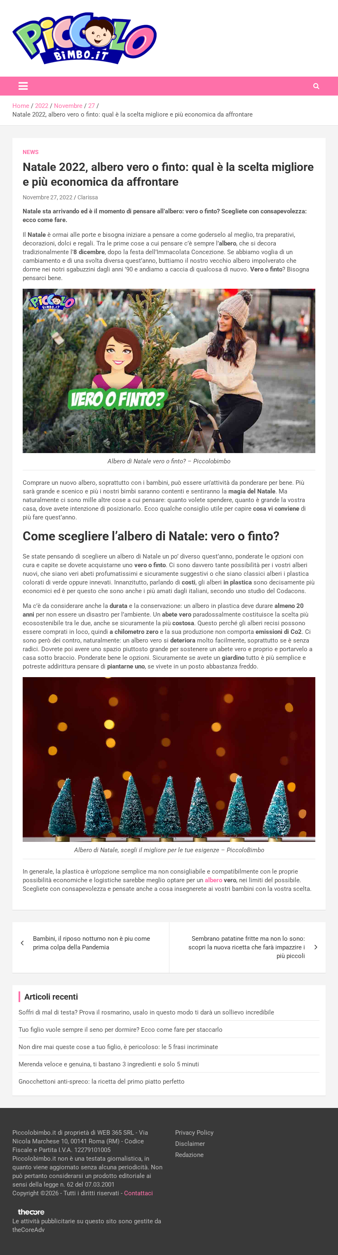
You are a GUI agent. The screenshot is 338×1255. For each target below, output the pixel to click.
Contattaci (138, 1193)
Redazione (189, 1155)
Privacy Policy (194, 1132)
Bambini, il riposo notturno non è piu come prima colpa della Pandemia (91, 943)
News (31, 152)
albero (213, 880)
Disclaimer (190, 1143)
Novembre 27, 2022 (48, 197)
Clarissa (87, 197)
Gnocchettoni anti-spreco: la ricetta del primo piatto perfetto (102, 1081)
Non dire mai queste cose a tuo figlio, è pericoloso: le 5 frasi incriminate (118, 1047)
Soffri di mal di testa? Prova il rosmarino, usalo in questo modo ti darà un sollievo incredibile (146, 1012)
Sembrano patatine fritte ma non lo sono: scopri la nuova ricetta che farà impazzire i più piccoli (246, 947)
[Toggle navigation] (23, 86)
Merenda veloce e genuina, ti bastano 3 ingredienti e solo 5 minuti (109, 1064)
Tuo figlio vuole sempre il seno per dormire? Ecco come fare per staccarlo (121, 1029)
